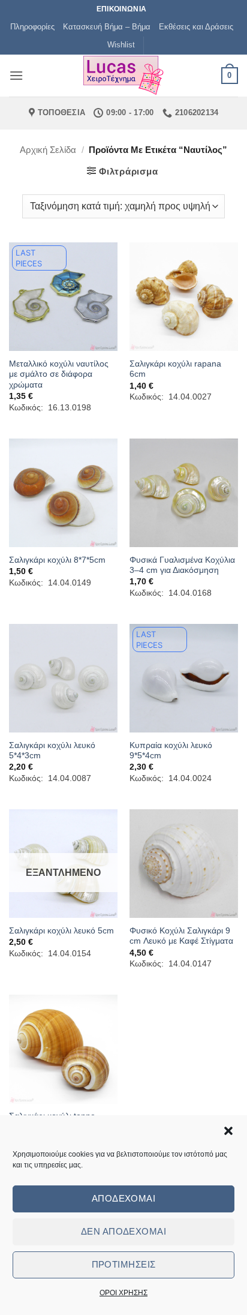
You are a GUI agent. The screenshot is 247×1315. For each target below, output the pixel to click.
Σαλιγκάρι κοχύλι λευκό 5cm (61, 930)
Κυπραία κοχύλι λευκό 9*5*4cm (170, 751)
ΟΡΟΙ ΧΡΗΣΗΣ (123, 1293)
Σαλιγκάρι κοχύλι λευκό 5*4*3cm (52, 751)
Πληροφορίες (32, 26)
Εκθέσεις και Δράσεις (196, 26)
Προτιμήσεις (124, 1264)
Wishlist (121, 44)
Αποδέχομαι (124, 1198)
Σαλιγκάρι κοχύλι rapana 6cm (175, 369)
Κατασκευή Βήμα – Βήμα (106, 26)
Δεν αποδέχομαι (123, 1231)
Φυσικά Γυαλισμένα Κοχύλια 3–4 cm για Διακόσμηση (182, 565)
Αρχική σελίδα (48, 150)
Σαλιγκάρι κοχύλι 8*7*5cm (57, 560)
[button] (228, 1131)
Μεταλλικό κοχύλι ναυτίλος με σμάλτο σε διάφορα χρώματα (59, 374)
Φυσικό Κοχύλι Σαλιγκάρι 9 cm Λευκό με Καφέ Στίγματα (181, 936)
